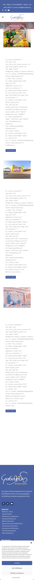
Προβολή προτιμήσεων (17, 573)
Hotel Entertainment (9, 531)
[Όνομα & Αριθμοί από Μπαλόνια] (17, 170)
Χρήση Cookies (16, 577)
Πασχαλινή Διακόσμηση (10, 526)
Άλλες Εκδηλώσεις (8, 533)
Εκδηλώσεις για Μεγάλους (10, 516)
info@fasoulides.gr (24, 7)
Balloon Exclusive (8, 521)
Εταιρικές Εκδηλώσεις (9, 519)
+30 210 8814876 (16, 4)
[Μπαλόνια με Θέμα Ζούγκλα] (17, 38)
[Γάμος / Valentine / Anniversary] (17, 297)
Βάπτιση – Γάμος (7, 511)
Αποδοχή (17, 563)
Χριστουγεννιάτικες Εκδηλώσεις (12, 523)
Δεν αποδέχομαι (17, 568)
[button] (31, 543)
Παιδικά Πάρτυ (7, 514)
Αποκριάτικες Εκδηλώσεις (10, 528)
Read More (11, 150)
